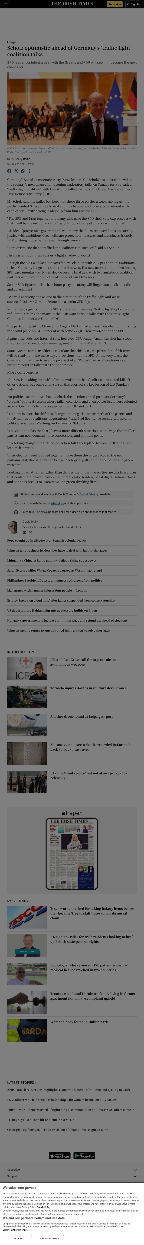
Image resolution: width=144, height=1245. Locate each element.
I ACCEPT (17, 1238)
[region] (72, 1213)
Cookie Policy (44, 1207)
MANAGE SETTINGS (49, 1238)
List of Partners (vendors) (16, 1230)
